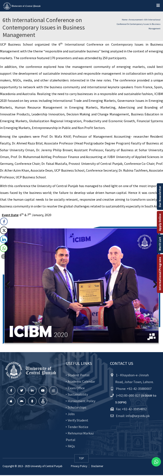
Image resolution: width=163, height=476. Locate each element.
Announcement (136, 19)
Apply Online (160, 222)
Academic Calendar (81, 381)
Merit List (160, 244)
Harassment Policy (81, 401)
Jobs (71, 414)
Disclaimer (97, 466)
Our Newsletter (160, 196)
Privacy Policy (79, 466)
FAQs (71, 446)
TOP (81, 458)
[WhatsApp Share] (4, 248)
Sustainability (78, 394)
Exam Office (76, 388)
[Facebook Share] (4, 221)
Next (154, 284)
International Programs (160, 273)
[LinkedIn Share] (4, 239)
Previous (9, 284)
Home (124, 19)
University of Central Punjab (46, 466)
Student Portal (79, 375)
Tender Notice (78, 426)
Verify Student (78, 420)
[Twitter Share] (4, 230)
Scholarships (77, 407)
